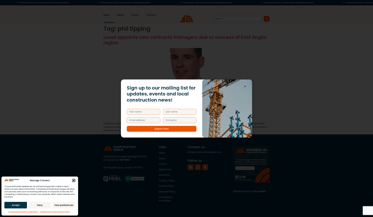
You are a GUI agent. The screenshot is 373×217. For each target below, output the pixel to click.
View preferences (63, 205)
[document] (186, 108)
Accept (16, 205)
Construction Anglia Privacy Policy (55, 211)
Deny (40, 205)
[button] (73, 180)
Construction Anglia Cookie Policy (23, 211)
